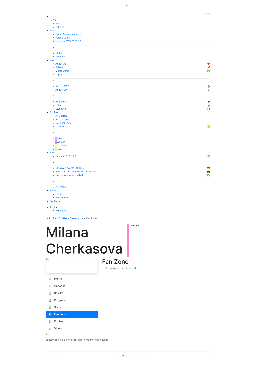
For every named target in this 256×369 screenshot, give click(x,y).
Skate (52, 30)
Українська (61, 210)
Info (51, 60)
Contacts (54, 201)
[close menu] (209, 11)
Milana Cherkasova (72, 218)
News (52, 19)
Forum (52, 190)
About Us (177, 337)
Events (53, 152)
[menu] (206, 11)
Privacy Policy (180, 341)
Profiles (53, 112)
